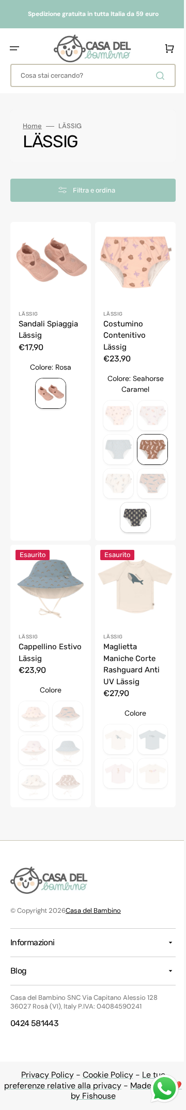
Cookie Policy (104, 1074)
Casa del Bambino (93, 910)
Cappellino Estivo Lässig (43, 644)
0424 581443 (34, 1023)
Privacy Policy (43, 1074)
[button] (14, 48)
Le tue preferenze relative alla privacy (81, 1080)
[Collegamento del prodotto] (48, 670)
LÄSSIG (28, 310)
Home (32, 126)
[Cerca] (154, 75)
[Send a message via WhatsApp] (157, 1088)
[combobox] (89, 75)
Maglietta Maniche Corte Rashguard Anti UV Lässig (128, 656)
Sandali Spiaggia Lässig (48, 325)
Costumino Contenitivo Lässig (121, 331)
